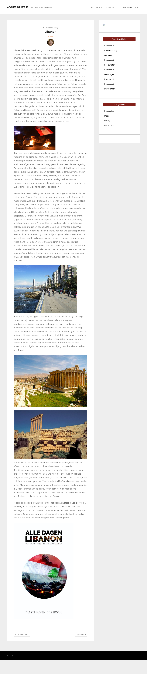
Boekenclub (109, 46)
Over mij (99, 7)
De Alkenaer (109, 89)
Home (91, 7)
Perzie (137, 7)
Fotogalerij (127, 7)
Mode (106, 116)
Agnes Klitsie (17, 7)
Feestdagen (109, 74)
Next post (80, 634)
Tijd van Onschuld (112, 7)
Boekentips (109, 111)
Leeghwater (109, 65)
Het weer (108, 55)
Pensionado (109, 125)
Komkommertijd (111, 50)
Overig (50, 37)
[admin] (51, 42)
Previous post (22, 634)
